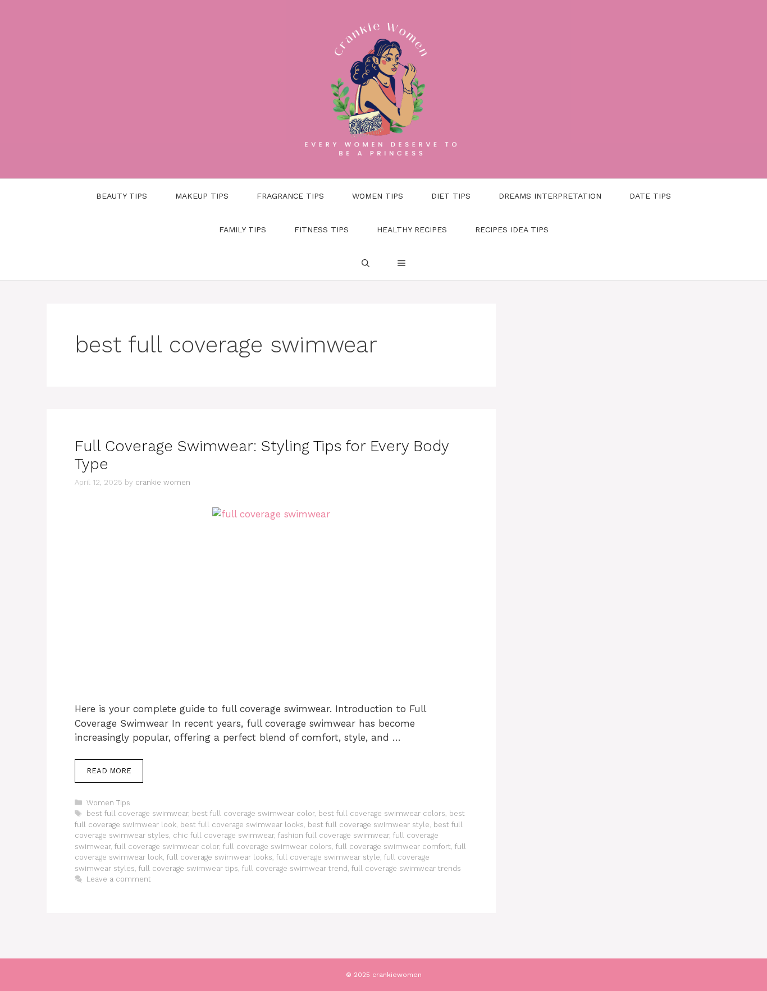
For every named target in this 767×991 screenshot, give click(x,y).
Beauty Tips (121, 195)
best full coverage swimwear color (253, 813)
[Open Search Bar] (365, 263)
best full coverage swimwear (137, 813)
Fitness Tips (321, 229)
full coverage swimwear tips (188, 868)
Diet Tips (451, 195)
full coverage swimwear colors (277, 846)
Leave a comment (118, 879)
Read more (108, 771)
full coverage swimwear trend (295, 868)
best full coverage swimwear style (369, 824)
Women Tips (377, 195)
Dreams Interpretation (550, 195)
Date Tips (650, 195)
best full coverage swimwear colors (381, 813)
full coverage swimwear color (167, 846)
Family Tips (242, 229)
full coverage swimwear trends (406, 868)
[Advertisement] (271, 619)
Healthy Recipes (412, 229)
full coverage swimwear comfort (393, 846)
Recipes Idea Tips (512, 229)
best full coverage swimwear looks (242, 824)
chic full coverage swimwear (223, 835)
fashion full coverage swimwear (333, 835)
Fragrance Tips (290, 195)
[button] (401, 263)
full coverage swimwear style (328, 857)
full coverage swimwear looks (219, 857)
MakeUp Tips (202, 195)
